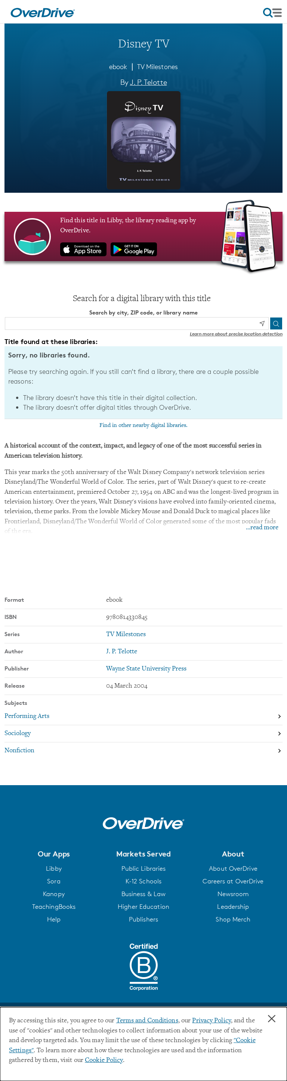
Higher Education (143, 906)
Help (54, 919)
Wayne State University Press (146, 669)
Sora (53, 881)
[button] (53, 853)
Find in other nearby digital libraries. (143, 425)
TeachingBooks (53, 906)
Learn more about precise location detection (236, 334)
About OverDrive (233, 868)
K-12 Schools (143, 881)
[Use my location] (262, 323)
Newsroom (233, 894)
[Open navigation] (272, 12)
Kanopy (54, 894)
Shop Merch (233, 919)
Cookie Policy (104, 1060)
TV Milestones (157, 66)
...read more (262, 527)
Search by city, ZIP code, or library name (143, 312)
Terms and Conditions (147, 1020)
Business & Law (143, 894)
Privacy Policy (211, 1020)
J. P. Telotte (148, 82)
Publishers (143, 919)
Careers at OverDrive (233, 881)
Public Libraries (143, 868)
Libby (54, 868)
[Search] (276, 323)
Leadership (233, 906)
